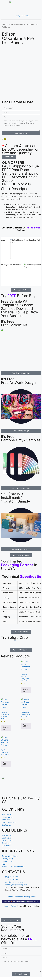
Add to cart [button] (25, 690)
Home (4, 25)
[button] (21, 19)
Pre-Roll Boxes (13, 25)
